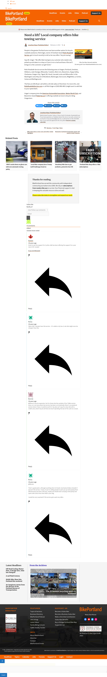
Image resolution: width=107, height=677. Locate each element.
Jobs (70, 13)
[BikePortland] (16, 19)
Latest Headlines (13, 565)
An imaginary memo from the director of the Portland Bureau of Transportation (15, 587)
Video (77, 13)
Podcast (85, 13)
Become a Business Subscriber (65, 614)
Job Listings (34, 620)
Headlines (53, 13)
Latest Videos (34, 622)
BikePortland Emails (37, 643)
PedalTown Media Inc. (62, 650)
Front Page (55, 128)
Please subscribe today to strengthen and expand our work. (52, 195)
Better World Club (72, 93)
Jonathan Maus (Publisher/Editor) (38, 45)
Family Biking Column (37, 625)
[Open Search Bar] (8, 8)
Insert (4, 675)
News (61, 128)
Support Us (96, 13)
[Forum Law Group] (10, 622)
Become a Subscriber (62, 611)
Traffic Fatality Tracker (37, 628)
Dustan (30, 241)
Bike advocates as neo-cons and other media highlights (40, 132)
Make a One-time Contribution (65, 617)
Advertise (33, 638)
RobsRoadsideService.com (33, 86)
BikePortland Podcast (37, 617)
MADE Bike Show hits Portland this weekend (14, 580)
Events (62, 13)
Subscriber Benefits (61, 620)
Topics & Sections (36, 611)
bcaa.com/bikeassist (34, 251)
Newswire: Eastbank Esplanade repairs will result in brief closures (67, 132)
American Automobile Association (53, 93)
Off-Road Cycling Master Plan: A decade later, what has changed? (15, 570)
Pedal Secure (40, 96)
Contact (14, 3)
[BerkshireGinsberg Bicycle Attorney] (10, 632)
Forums (42, 657)
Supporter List (60, 625)
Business (49, 128)
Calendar (25, 657)
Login (13, 1)
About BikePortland (37, 635)
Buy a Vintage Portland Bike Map (66, 622)
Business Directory (36, 614)
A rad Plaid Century (13, 576)
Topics (17, 657)
